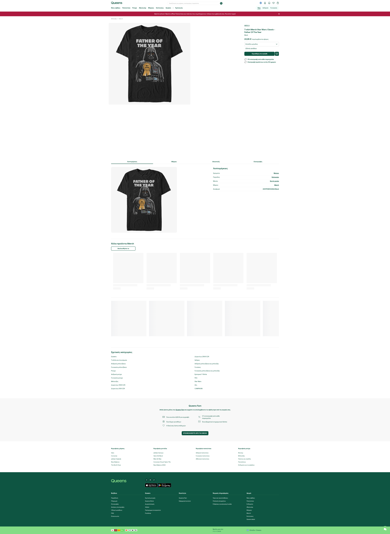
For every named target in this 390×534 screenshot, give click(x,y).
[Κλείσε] (279, 14)
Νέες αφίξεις (115, 8)
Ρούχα (134, 8)
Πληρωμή (114, 501)
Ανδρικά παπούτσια (202, 453)
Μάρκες (151, 8)
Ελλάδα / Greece (255, 530)
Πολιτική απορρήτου (219, 501)
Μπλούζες (114, 381)
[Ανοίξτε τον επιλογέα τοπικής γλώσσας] (261, 3)
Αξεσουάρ (142, 8)
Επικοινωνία (115, 516)
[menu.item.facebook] (146, 480)
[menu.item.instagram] (150, 480)
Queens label (251, 519)
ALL (196, 385)
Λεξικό (147, 507)
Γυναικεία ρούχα (117, 378)
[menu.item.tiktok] (154, 480)
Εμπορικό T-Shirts (201, 374)
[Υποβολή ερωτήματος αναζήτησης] (221, 3)
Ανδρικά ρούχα (116, 374)
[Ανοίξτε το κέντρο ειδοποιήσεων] (269, 3)
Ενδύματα (250, 504)
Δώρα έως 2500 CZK (202, 357)
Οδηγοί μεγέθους (116, 510)
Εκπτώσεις (160, 8)
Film (196, 378)
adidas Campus (158, 453)
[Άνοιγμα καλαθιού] (278, 3)
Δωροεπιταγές (149, 504)
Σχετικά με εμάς (150, 498)
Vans (112, 453)
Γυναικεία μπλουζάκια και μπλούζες (207, 371)
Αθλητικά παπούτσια (202, 459)
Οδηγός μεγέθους (251, 48)
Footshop (148, 513)
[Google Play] (164, 485)
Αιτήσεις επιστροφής (117, 507)
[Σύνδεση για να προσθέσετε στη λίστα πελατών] (277, 54)
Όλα (259, 8)
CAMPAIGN (199, 388)
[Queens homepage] (116, 2)
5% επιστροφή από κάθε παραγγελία (261, 59)
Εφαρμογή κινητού (185, 501)
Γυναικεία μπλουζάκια (119, 367)
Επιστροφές (115, 504)
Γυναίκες (198, 367)
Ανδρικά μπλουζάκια (118, 364)
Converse (114, 456)
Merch (247, 25)
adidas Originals (116, 459)
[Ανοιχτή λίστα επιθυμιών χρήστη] (273, 3)
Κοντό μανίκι (274, 181)
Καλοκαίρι (275, 177)
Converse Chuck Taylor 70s (162, 462)
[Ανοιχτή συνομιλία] (385, 529)
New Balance (115, 462)
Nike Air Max (157, 459)
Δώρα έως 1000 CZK (118, 385)
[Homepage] (127, 481)
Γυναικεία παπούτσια (202, 456)
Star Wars (198, 381)
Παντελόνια (242, 462)
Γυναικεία (273, 8)
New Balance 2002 (159, 465)
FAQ (112, 513)
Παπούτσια (126, 8)
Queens (168, 8)
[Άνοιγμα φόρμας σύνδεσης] (265, 3)
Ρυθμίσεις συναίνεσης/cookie (222, 504)
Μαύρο (276, 173)
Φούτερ (240, 453)
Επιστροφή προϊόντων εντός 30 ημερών (262, 62)
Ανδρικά (265, 8)
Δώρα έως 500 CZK (118, 388)
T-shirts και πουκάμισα (119, 360)
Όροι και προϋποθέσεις (220, 498)
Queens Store (149, 501)
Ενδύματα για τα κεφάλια (246, 465)
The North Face (116, 465)
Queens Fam (180, 410)
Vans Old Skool (158, 456)
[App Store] (151, 485)
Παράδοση (114, 498)
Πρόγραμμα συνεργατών (153, 510)
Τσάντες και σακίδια (244, 459)
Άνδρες (197, 360)
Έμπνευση (179, 8)
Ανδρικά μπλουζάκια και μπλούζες (207, 364)
